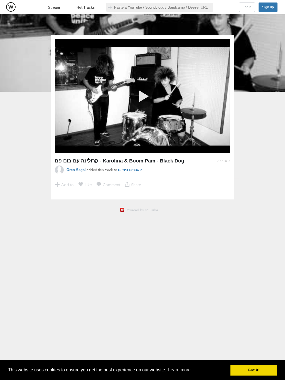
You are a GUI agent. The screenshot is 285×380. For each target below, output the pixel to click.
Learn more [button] (179, 369)
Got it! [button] (254, 370)
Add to (67, 184)
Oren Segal (76, 170)
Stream (54, 7)
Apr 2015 (223, 161)
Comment (111, 184)
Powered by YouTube (142, 210)
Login (247, 7)
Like (88, 184)
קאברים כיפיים (130, 170)
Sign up (268, 7)
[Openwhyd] (11, 7)
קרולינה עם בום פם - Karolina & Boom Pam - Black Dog (119, 161)
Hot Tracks (86, 7)
